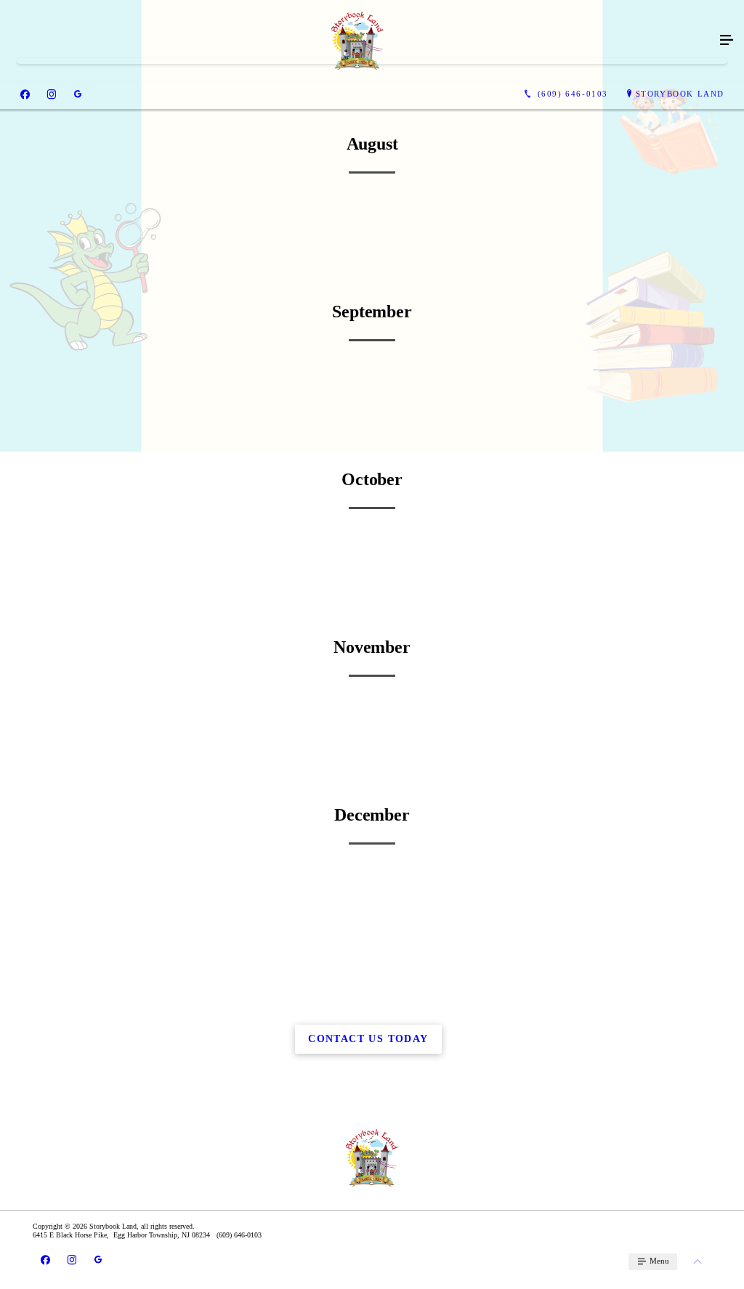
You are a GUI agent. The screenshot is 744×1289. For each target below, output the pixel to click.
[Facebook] (25, 94)
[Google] (78, 94)
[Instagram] (52, 94)
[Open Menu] (726, 41)
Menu (658, 1260)
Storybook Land (680, 93)
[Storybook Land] (357, 41)
